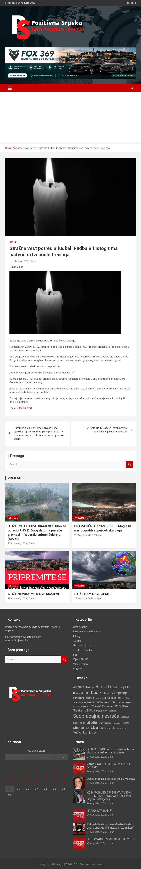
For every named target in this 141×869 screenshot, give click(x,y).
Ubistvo (78, 728)
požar (76, 706)
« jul (7, 801)
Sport (13, 242)
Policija (129, 702)
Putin (105, 706)
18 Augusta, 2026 (17, 598)
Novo (79, 742)
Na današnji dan (82, 645)
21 (45, 782)
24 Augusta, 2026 (96, 756)
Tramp (125, 722)
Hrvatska (79, 697)
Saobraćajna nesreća (96, 716)
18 (18, 782)
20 (36, 782)
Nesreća (108, 702)
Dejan (34, 261)
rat (111, 706)
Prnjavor (95, 706)
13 (36, 776)
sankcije (112, 711)
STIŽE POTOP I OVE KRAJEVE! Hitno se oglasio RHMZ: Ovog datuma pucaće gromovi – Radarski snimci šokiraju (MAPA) (37, 532)
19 (27, 782)
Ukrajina (97, 728)
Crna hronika (80, 626)
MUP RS (82, 702)
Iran (89, 698)
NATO (100, 702)
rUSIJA (88, 710)
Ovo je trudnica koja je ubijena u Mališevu (111, 778)
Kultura (77, 640)
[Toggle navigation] (9, 88)
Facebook (131, 3)
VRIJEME (15, 478)
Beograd (78, 693)
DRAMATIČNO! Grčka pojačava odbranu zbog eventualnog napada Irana (110, 751)
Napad (91, 702)
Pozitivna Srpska (82, 650)
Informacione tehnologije (87, 631)
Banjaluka (124, 687)
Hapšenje (121, 693)
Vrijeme (13, 518)
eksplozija (108, 693)
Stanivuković (105, 723)
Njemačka (118, 702)
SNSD (82, 723)
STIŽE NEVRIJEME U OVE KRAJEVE (34, 594)
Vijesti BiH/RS (81, 659)
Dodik (96, 692)
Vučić (77, 732)
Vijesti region (80, 664)
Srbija (92, 722)
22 (54, 782)
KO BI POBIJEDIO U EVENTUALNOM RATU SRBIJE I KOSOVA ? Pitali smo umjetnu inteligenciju (109, 796)
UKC (87, 728)
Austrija (90, 687)
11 (18, 776)
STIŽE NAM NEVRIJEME (92, 594)
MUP (75, 702)
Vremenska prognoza (115, 728)
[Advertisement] (70, 118)
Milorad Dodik (124, 698)
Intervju (77, 636)
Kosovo (112, 697)
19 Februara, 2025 (19, 261)
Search (129, 464)
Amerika (78, 687)
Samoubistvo (101, 710)
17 (9, 782)
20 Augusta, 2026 (83, 535)
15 (54, 776)
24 (9, 788)
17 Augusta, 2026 (83, 598)
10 (9, 776)
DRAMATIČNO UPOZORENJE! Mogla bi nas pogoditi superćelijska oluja (102, 528)
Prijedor (84, 706)
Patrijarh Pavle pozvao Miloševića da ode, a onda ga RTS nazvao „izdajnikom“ (110, 826)
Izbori (96, 698)
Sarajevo (125, 717)
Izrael (103, 698)
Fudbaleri (21, 408)
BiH (86, 693)
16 (63, 776)
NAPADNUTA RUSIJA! (100, 810)
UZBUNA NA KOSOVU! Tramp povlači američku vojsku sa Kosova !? (106, 429)
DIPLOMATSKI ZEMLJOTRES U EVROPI (111, 839)
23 (63, 782)
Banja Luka (106, 686)
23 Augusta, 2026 (17, 543)
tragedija (116, 723)
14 (45, 776)
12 (27, 776)
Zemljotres (90, 732)
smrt (29, 408)
